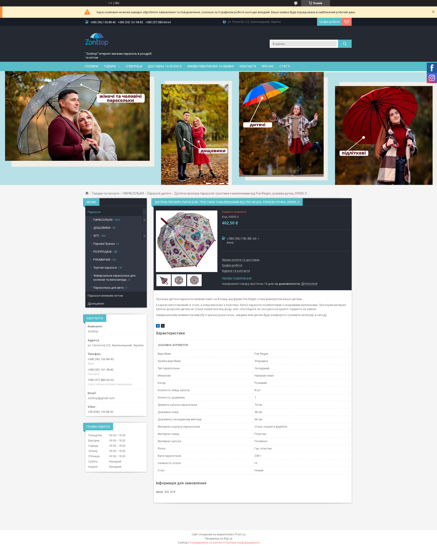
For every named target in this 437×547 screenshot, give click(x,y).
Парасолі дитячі (159, 193)
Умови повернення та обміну (210, 66)
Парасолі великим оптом (105, 295)
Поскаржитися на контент (206, 542)
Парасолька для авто (108, 287)
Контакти (248, 66)
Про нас (268, 66)
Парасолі (94, 212)
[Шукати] (345, 44)
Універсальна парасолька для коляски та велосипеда (114, 277)
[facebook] (158, 326)
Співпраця (134, 66)
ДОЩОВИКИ (101, 227)
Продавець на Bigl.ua (218, 538)
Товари (110, 66)
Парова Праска (104, 243)
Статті (284, 66)
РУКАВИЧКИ (101, 259)
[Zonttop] (96, 39)
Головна (91, 66)
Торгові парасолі (105, 267)
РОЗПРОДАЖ (102, 251)
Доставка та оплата (165, 66)
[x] (163, 326)
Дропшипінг (96, 303)
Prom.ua (240, 534)
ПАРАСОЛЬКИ (133, 193)
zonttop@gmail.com (101, 398)
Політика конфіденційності (242, 542)
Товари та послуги (105, 193)
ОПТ (96, 235)
